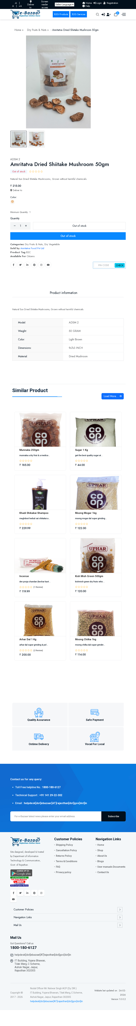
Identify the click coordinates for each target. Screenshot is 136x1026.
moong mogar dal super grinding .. (91, 518)
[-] (15, 226)
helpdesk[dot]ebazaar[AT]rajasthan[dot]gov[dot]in (43, 954)
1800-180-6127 (23, 948)
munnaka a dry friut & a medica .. (34, 455)
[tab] (18, 139)
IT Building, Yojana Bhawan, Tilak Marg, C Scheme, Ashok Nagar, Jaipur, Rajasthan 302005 (30, 965)
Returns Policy (64, 856)
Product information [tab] (63, 293)
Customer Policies (24, 909)
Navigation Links (23, 917)
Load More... (111, 396)
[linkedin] (27, 265)
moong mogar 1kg (86, 513)
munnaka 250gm (29, 449)
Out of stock (79, 226)
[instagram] (41, 265)
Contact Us (103, 872)
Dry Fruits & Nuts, (34, 244)
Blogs (100, 861)
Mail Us (18, 925)
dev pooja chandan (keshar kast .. (34, 582)
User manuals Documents (111, 866)
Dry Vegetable (52, 244)
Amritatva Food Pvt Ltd (32, 248)
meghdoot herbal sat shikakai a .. (34, 518)
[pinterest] (34, 265)
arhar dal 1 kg (27, 639)
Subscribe (113, 816)
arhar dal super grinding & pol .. (33, 645)
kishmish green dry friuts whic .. (89, 582)
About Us (102, 856)
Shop (100, 850)
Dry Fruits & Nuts (37, 30)
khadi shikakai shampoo (33, 513)
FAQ (58, 866)
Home (88, 3)
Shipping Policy (64, 845)
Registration (112, 3)
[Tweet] (20, 265)
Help (87, 6)
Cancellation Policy (66, 850)
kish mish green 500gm (89, 576)
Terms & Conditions (66, 861)
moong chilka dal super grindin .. (90, 645)
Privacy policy (63, 872)
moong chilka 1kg (85, 639)
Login (99, 3)
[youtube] (48, 265)
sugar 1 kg (81, 449)
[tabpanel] (68, 81)
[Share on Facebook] (13, 265)
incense (24, 576)
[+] (26, 226)
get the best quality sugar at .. (88, 455)
